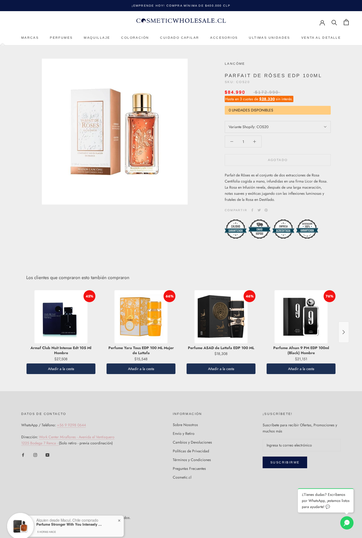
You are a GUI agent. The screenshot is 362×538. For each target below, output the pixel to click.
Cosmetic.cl (182, 477)
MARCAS (30, 38)
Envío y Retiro (184, 433)
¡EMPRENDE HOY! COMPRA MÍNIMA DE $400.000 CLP (181, 5)
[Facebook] (252, 210)
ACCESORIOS (224, 38)
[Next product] (343, 332)
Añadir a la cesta (61, 368)
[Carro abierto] (346, 22)
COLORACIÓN (135, 38)
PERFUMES (61, 38)
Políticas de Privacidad (191, 451)
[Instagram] (35, 455)
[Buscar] (334, 22)
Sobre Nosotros (185, 424)
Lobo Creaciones (48, 524)
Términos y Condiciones (192, 459)
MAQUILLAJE (97, 38)
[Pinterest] (266, 210)
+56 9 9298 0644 (71, 425)
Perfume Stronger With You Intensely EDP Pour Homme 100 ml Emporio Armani (69, 507)
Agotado (278, 160)
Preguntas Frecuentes (189, 468)
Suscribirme (284, 462)
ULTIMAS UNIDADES (269, 38)
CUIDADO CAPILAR (179, 38)
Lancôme (235, 64)
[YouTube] (47, 455)
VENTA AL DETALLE (321, 38)
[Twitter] (259, 210)
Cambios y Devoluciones (192, 442)
